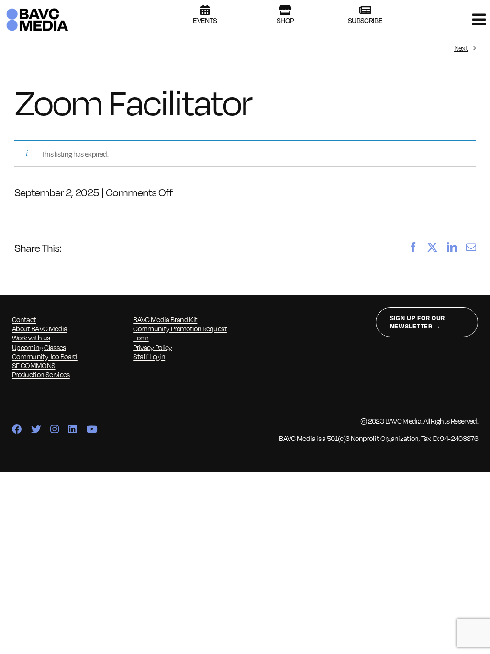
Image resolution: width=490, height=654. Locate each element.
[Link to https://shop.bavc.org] (285, 10)
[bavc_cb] (37, 10)
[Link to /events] (204, 10)
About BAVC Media (39, 328)
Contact (24, 319)
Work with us (31, 337)
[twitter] (36, 430)
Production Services (41, 374)
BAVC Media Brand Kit (165, 319)
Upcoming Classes (39, 347)
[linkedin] (72, 430)
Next (461, 48)
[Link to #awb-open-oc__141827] (478, 19)
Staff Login (149, 356)
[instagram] (54, 430)
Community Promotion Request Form (180, 333)
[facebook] (17, 430)
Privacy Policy (152, 347)
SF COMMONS (34, 365)
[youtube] (91, 430)
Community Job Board (45, 356)
